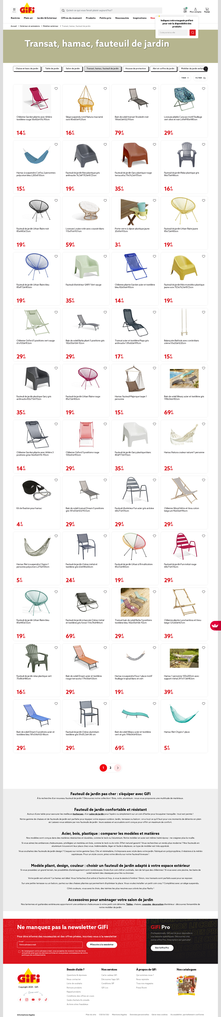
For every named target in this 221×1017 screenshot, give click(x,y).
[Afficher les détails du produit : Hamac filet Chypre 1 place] (184, 714)
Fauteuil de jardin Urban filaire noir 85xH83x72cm (32, 230)
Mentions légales (119, 1015)
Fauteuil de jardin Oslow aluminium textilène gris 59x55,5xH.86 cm (82, 733)
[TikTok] (45, 999)
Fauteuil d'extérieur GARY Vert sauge (83, 285)
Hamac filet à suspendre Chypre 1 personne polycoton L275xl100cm (32, 565)
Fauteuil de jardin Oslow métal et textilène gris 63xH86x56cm (81, 565)
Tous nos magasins (144, 983)
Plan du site (91, 1015)
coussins (146, 904)
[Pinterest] (39, 999)
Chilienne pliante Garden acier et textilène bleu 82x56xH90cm (135, 286)
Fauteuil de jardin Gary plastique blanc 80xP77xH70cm (133, 453)
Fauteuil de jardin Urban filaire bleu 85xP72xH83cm (32, 286)
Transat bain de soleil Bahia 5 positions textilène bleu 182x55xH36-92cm (133, 621)
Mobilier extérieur (50, 26)
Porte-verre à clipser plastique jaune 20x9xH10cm (132, 230)
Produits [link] (91, 18)
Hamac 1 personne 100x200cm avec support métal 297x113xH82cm (181, 677)
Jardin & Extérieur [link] (47, 18)
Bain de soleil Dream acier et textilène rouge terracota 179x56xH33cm (84, 677)
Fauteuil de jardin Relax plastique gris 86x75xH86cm (181, 174)
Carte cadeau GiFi (109, 975)
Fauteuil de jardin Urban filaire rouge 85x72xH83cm (83, 397)
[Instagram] (26, 999)
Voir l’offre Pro (162, 948)
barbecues (78, 814)
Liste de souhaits (74, 983)
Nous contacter (74, 979)
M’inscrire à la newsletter (102, 944)
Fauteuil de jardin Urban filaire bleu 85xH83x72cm (32, 621)
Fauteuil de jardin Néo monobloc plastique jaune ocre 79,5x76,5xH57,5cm (184, 286)
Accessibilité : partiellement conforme (187, 1015)
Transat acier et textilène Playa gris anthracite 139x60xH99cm (132, 342)
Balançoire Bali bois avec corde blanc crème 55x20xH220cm (181, 342)
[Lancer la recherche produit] (63, 10)
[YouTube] (33, 999)
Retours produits (74, 988)
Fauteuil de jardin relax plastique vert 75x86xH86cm (34, 677)
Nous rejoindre (142, 979)
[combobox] (111, 10)
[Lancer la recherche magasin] (193, 33)
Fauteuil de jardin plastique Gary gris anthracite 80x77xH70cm (33, 397)
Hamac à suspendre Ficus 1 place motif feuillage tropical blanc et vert (133, 677)
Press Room (141, 988)
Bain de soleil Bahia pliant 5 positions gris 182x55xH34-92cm (85, 342)
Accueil (14, 26)
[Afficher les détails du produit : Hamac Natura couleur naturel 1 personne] (184, 434)
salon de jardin (96, 814)
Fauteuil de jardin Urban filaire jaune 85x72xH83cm (181, 230)
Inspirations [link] (139, 18)
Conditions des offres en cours (80, 996)
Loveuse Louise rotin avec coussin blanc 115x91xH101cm (85, 230)
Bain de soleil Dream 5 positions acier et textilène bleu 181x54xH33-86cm (35, 733)
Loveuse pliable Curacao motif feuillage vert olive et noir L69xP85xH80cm (183, 118)
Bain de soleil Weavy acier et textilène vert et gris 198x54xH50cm (133, 733)
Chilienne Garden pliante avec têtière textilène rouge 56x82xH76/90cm (34, 118)
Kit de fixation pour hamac (29, 508)
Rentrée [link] (15, 18)
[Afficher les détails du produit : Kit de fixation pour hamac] (36, 490)
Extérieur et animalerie (30, 26)
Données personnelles (139, 1015)
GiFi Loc (104, 988)
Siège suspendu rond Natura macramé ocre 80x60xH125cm (84, 118)
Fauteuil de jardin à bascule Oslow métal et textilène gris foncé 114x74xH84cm (85, 621)
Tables (129, 904)
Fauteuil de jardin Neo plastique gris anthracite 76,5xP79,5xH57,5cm (83, 174)
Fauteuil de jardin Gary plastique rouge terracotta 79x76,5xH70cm (133, 174)
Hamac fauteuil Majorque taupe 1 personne (131, 397)
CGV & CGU (104, 1015)
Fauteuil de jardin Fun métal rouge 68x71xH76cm (180, 565)
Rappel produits (74, 992)
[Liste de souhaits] (56, 89)
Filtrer (198, 78)
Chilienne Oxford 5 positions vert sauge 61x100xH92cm (35, 342)
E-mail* (21, 942)
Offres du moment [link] (71, 18)
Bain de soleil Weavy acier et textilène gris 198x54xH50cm (184, 397)
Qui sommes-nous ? (145, 975)
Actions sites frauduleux (77, 1004)
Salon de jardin (73, 69)
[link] (91, 22)
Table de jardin (52, 69)
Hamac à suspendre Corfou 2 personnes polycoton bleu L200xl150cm (35, 174)
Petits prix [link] (105, 18)
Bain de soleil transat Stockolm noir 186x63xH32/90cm (132, 118)
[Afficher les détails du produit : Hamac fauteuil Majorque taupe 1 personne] (135, 378)
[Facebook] (20, 999)
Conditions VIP (107, 983)
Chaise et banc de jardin (27, 69)
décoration (157, 904)
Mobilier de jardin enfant (192, 69)
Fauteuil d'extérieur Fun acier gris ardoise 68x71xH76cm (134, 509)
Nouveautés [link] (122, 18)
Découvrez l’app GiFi (110, 979)
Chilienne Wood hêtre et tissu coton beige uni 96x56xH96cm (181, 509)
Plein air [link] (28, 18)
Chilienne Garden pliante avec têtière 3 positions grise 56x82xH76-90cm (35, 453)
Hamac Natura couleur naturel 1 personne (184, 452)
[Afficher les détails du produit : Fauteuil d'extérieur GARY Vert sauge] (86, 266)
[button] (185, 10)
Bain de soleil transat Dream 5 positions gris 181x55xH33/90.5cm (85, 509)
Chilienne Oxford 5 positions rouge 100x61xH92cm (82, 453)
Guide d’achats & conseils (78, 1000)
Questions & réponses (77, 975)
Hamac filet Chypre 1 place (177, 732)
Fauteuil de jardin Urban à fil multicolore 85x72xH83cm (134, 565)
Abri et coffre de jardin (163, 69)
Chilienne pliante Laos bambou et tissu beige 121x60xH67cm (182, 621)
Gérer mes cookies (160, 1015)
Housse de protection (135, 69)
